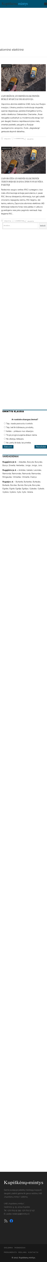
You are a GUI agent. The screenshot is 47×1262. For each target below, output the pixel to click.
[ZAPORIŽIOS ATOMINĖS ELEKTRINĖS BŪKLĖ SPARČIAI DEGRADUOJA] (23, 77)
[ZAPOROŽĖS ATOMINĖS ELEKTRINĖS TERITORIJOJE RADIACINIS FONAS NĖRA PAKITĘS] (23, 160)
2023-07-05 (7, 221)
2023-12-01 (7, 138)
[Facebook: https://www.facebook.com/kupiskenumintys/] (11, 1221)
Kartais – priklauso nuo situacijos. (20, 431)
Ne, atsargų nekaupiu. (15, 439)
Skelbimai (8, 1248)
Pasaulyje (6, 66)
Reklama (22, 1252)
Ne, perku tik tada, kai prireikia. (18, 443)
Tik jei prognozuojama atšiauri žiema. (21, 435)
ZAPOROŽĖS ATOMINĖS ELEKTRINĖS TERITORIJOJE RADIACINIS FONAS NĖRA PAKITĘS (22, 181)
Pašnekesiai (19, 1248)
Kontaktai (33, 1252)
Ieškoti (42, 226)
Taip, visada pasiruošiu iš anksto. (19, 424)
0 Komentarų (19, 138)
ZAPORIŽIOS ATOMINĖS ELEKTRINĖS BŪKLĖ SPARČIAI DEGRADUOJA (20, 97)
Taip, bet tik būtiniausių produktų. (20, 427)
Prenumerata (10, 1252)
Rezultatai (41, 446)
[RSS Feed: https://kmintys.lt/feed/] (6, 1221)
